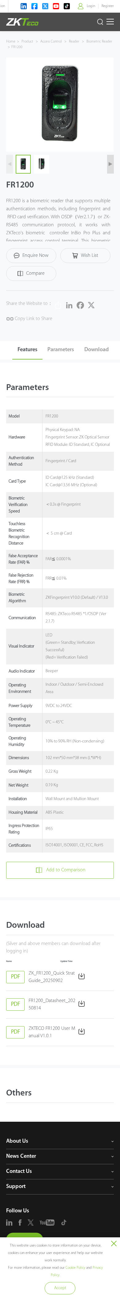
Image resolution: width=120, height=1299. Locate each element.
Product (28, 41)
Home (10, 41)
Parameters (60, 350)
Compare (35, 273)
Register (108, 6)
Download (96, 350)
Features (28, 350)
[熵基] (22, 22)
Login (91, 6)
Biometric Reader (99, 41)
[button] (110, 164)
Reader (74, 41)
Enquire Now (35, 255)
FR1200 (16, 47)
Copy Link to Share (33, 318)
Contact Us (19, 1171)
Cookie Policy (75, 1268)
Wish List (89, 255)
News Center (21, 1156)
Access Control (51, 41)
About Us (17, 1141)
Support (16, 1187)
